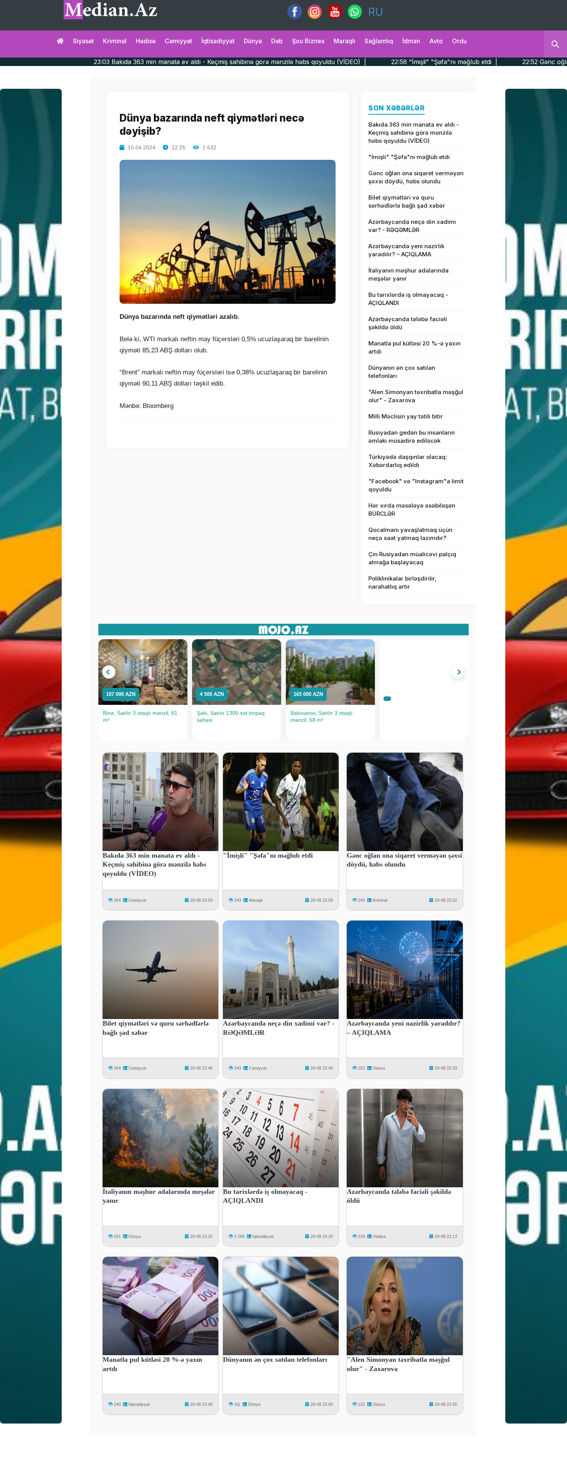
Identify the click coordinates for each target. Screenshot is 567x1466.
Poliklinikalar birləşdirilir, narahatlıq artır (402, 582)
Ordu (459, 41)
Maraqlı (344, 41)
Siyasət (83, 41)
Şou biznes (308, 41)
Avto (436, 41)
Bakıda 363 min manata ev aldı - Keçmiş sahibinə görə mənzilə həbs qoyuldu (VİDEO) (413, 132)
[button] (108, 672)
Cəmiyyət (178, 41)
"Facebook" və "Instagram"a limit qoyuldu (416, 485)
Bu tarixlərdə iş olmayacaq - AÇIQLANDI (408, 298)
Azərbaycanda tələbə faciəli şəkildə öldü (407, 323)
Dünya (253, 41)
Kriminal (115, 41)
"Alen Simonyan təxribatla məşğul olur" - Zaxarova (415, 396)
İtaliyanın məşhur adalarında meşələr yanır (408, 274)
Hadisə (145, 41)
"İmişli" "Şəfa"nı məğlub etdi (409, 157)
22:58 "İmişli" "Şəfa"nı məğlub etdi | (352, 62)
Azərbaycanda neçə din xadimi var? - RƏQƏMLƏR (412, 226)
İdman (411, 41)
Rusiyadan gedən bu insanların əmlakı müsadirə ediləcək (411, 436)
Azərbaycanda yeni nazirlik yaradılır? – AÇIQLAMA (406, 250)
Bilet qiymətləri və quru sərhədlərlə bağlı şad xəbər (406, 201)
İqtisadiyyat (218, 41)
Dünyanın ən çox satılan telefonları (401, 371)
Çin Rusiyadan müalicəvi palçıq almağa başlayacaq (412, 558)
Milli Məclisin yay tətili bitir (405, 416)
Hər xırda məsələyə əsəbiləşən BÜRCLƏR (411, 509)
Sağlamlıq (378, 41)
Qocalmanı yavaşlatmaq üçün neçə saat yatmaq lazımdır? (410, 534)
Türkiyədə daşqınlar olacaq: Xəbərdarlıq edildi (407, 461)
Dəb (277, 41)
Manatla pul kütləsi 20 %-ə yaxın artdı (414, 347)
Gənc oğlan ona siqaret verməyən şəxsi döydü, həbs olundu (416, 177)
